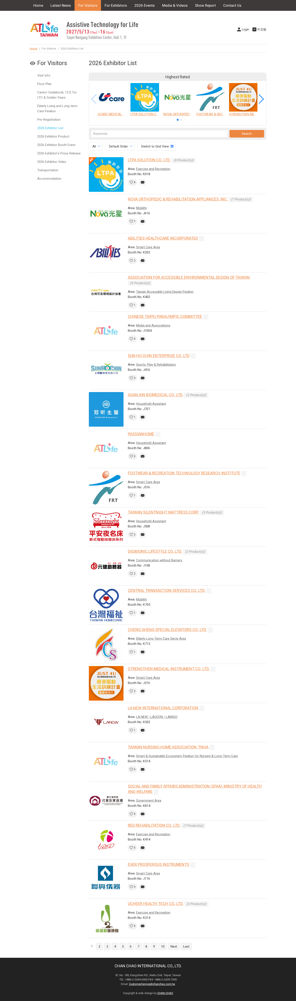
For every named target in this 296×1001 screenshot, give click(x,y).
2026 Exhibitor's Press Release (59, 153)
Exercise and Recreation (153, 169)
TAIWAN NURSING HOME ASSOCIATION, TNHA (168, 747)
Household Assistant (151, 404)
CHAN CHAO (165, 993)
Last (186, 946)
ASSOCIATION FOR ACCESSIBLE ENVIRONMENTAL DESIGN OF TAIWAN (189, 277)
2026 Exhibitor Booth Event (56, 145)
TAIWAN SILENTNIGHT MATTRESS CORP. (163, 512)
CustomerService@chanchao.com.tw (152, 984)
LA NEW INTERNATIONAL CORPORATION (163, 708)
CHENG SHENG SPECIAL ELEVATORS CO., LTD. (167, 629)
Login (245, 29)
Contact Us (232, 5)
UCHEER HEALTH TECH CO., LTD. (155, 903)
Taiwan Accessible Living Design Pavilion (165, 292)
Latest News (60, 5)
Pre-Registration (48, 120)
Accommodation (49, 179)
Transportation (47, 170)
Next (174, 946)
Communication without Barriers (159, 560)
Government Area (148, 800)
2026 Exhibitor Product (53, 136)
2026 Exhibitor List (50, 128)
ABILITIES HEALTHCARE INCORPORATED (163, 238)
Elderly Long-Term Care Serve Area (161, 639)
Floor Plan (44, 84)
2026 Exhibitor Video (51, 162)
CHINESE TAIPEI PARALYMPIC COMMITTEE (165, 316)
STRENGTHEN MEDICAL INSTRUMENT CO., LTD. (169, 668)
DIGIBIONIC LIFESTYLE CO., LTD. (155, 551)
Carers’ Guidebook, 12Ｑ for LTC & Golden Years (57, 94)
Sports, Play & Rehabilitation (156, 365)
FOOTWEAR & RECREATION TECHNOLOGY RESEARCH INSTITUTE (184, 473)
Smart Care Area (148, 247)
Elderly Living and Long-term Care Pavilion (57, 108)
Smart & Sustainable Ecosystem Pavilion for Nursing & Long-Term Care (187, 756)
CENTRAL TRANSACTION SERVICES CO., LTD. (166, 590)
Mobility (141, 208)
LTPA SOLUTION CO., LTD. (149, 160)
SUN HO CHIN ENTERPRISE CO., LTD (159, 355)
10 (162, 946)
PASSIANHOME (141, 434)
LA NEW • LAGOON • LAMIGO (156, 717)
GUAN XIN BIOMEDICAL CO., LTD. (155, 394)
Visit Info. (44, 75)
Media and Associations (153, 325)
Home (38, 5)
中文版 (261, 29)
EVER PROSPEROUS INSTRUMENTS (158, 864)
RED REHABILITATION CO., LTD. (154, 825)
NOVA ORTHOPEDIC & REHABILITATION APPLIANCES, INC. (178, 199)
